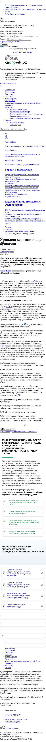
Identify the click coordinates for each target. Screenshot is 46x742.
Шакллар (8, 96)
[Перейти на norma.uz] (11, 59)
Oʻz (6, 138)
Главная (8, 227)
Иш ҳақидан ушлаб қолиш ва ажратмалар (21, 188)
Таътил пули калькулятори (20, 112)
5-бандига (38, 281)
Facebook (23, 52)
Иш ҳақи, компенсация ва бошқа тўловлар (22, 186)
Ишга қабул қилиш (12, 177)
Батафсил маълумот (8, 83)
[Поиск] (26, 129)
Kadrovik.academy (17, 122)
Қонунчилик (10, 101)
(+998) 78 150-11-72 (13, 715)
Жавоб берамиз (11, 99)
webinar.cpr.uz (15, 125)
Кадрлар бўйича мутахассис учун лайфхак (22, 175)
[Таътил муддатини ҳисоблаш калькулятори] (18, 432)
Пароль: (3, 39)
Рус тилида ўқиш (7, 252)
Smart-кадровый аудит (18, 109)
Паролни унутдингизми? (10, 42)
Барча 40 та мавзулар (18, 169)
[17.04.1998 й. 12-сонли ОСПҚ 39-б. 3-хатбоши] (25, 325)
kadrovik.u (4, 271)
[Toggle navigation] (1, 1)
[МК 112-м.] (19, 395)
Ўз (6, 136)
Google (16, 52)
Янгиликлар (10, 92)
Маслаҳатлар (10, 90)
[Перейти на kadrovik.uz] (16, 65)
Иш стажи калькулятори (19, 116)
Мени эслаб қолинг (10, 47)
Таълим (8, 120)
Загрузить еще (9, 429)
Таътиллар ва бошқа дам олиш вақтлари (21, 179)
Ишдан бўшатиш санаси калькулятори (25, 118)
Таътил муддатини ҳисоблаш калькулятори (26, 114)
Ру (6, 133)
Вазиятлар (9, 229)
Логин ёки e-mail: (7, 36)
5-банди (9, 307)
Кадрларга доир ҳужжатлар (16, 194)
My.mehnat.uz (10, 183)
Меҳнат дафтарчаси (13, 181)
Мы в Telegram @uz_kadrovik (16, 719)
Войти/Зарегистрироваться (15, 14)
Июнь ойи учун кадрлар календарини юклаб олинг (25, 9)
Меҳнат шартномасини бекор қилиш (19, 231)
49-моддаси (25, 333)
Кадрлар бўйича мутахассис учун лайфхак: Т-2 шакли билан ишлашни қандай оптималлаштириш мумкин (25, 221)
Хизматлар (9, 107)
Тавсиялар (9, 94)
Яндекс (30, 52)
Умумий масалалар (12, 197)
